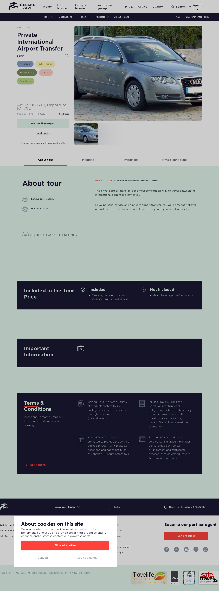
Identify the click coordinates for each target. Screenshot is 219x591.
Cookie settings (87, 557)
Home (47, 6)
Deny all (42, 557)
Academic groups (105, 7)
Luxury (158, 6)
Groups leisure (80, 7)
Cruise (142, 6)
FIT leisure (62, 7)
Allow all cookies (65, 545)
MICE (129, 6)
